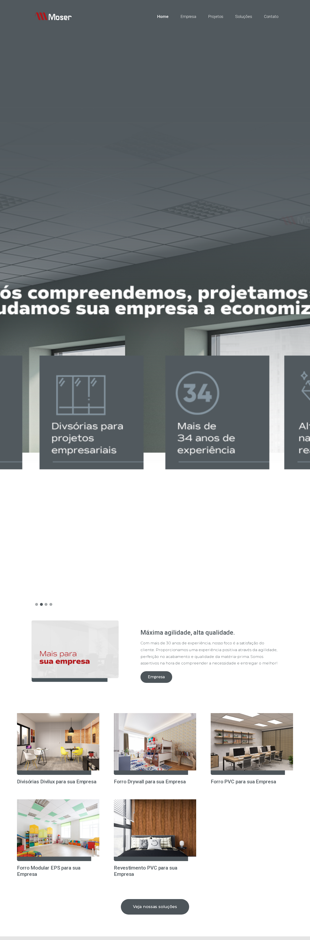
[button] (36, 604)
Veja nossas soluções (155, 906)
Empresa (156, 677)
